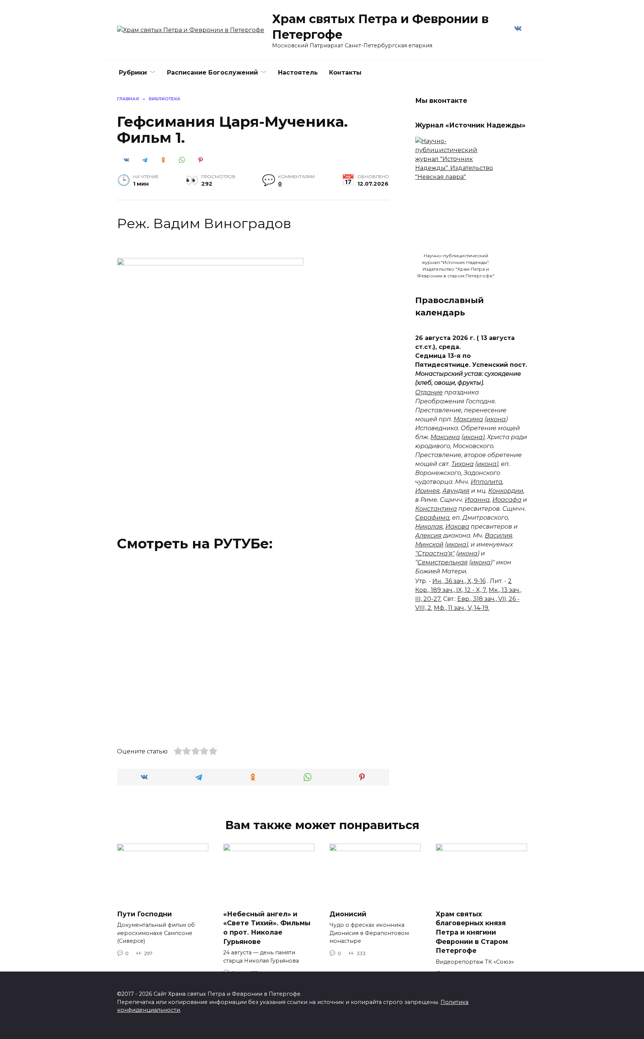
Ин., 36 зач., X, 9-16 (459, 581)
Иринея (427, 490)
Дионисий (347, 914)
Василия (498, 535)
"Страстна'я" (435, 553)
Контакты (345, 72)
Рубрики (133, 72)
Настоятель (298, 72)
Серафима (432, 517)
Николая (429, 526)
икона (496, 419)
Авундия (456, 490)
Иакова (457, 526)
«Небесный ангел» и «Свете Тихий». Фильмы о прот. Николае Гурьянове (266, 927)
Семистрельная (442, 562)
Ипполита (486, 481)
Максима (468, 419)
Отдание (429, 392)
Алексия (428, 535)
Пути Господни (144, 914)
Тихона (462, 463)
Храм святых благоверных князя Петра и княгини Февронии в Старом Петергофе (472, 932)
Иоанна (477, 499)
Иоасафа (506, 499)
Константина (436, 508)
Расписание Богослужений (212, 72)
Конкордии (505, 490)
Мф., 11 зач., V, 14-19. (461, 607)
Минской (429, 544)
